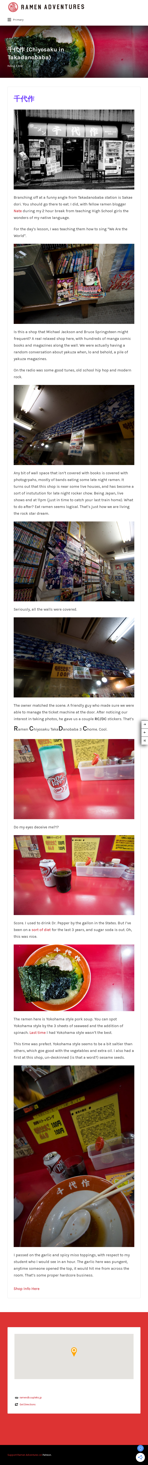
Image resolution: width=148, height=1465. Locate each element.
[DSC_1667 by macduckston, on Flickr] (74, 424)
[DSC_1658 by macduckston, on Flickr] (74, 778)
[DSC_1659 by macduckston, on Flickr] (74, 874)
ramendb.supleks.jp (31, 1397)
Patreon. (47, 1454)
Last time (37, 1032)
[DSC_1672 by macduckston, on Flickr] (74, 283)
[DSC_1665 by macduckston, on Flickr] (74, 657)
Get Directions (28, 1404)
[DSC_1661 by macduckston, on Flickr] (74, 977)
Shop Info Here (27, 1288)
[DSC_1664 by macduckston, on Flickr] (74, 1156)
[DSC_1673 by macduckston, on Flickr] (74, 149)
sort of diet (41, 930)
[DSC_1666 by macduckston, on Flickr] (74, 561)
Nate (18, 211)
